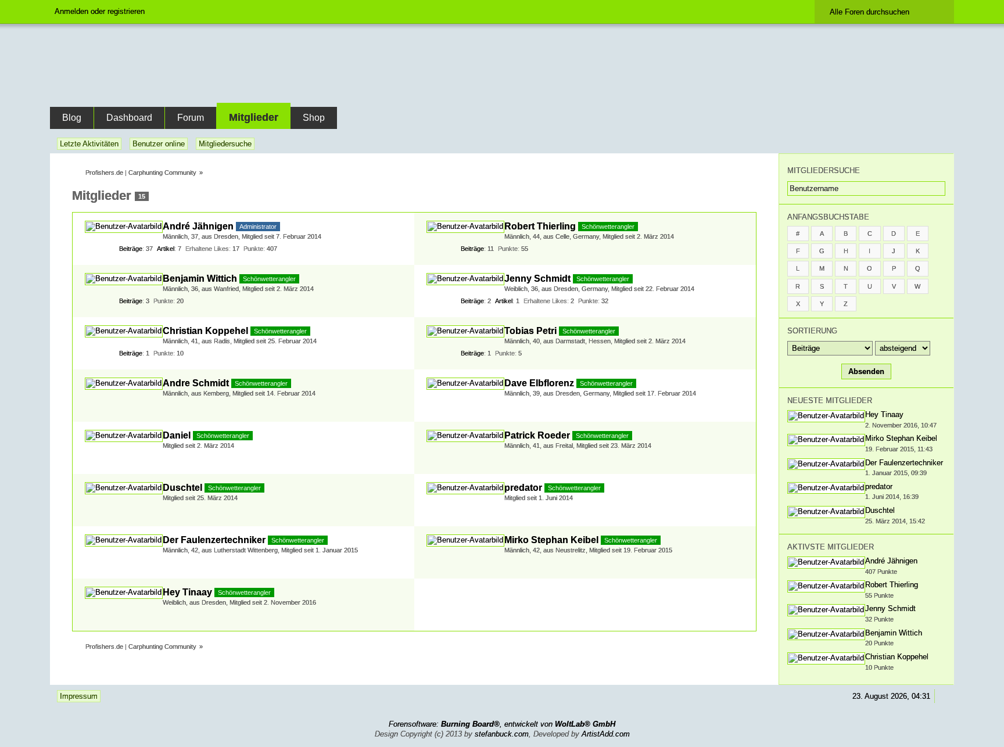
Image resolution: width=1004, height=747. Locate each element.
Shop (314, 118)
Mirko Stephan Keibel (551, 540)
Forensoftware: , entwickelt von (502, 724)
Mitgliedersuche (823, 170)
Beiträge (130, 248)
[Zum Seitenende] (943, 143)
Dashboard (129, 118)
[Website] (397, 225)
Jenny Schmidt (537, 278)
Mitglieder (253, 117)
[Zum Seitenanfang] (943, 696)
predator (523, 488)
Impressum (79, 696)
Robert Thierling (540, 226)
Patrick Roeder (537, 435)
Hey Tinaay (187, 592)
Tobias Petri (530, 331)
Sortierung (812, 330)
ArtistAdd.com (606, 734)
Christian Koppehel (205, 331)
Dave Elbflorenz (539, 383)
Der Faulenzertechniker (214, 540)
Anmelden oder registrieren (100, 11)
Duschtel (182, 488)
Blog (71, 118)
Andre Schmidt (196, 383)
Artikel (165, 248)
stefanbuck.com (502, 734)
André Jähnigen (198, 226)
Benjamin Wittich (200, 278)
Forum (190, 118)
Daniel (177, 435)
